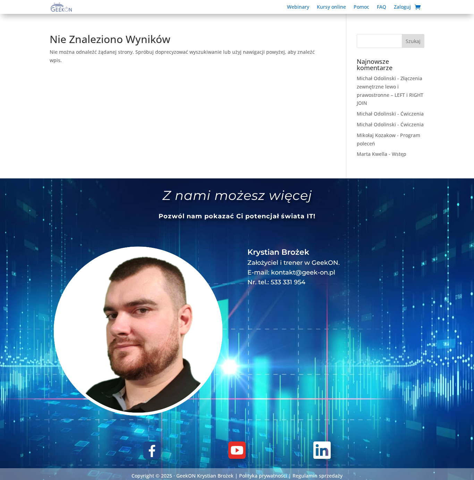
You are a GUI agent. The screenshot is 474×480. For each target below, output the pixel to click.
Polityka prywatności (263, 475)
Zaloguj (402, 7)
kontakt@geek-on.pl (303, 272)
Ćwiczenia (412, 113)
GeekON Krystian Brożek (205, 475)
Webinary (298, 7)
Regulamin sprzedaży (317, 475)
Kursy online (331, 7)
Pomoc (361, 7)
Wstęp (399, 154)
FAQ (381, 7)
